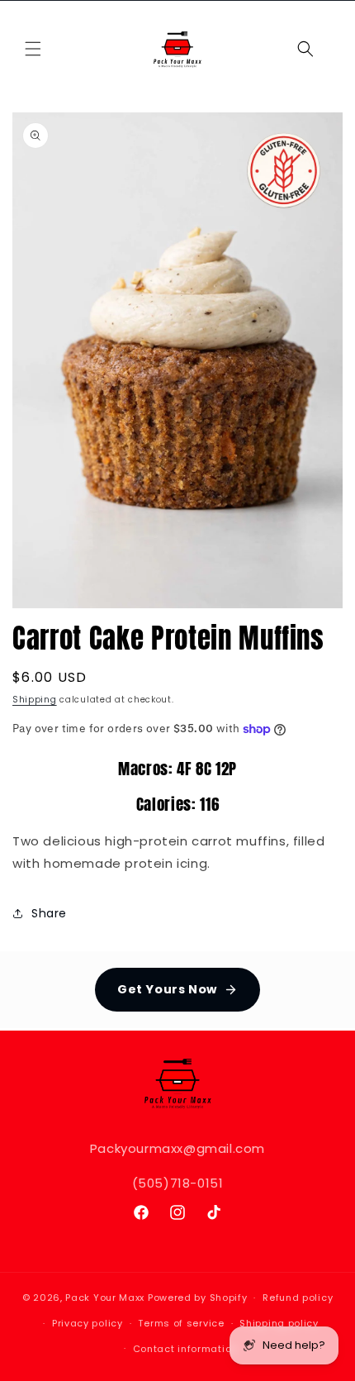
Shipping (34, 699)
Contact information (185, 1348)
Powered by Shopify (198, 1297)
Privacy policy (87, 1323)
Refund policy (298, 1297)
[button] (33, 49)
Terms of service (181, 1323)
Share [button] (49, 913)
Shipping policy (279, 1323)
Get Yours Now (167, 989)
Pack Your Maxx (104, 1297)
